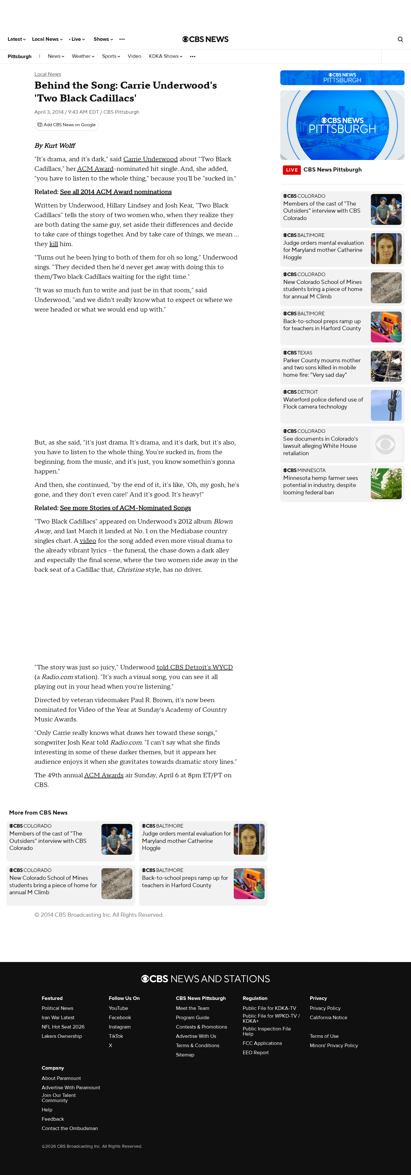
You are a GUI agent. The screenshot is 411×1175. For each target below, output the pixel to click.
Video (134, 56)
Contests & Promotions (201, 1026)
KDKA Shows (164, 56)
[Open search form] (400, 39)
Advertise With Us (196, 1036)
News (55, 56)
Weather (82, 56)
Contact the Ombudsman (70, 1128)
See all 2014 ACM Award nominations (116, 192)
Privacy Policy (325, 1008)
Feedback (53, 1119)
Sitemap (185, 1054)
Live (77, 39)
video (88, 541)
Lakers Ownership (62, 1036)
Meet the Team (192, 1008)
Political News (57, 1008)
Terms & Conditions (197, 1045)
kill (53, 244)
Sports (110, 56)
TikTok (116, 1036)
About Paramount (61, 1078)
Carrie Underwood (150, 159)
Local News (46, 39)
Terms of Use (324, 1036)
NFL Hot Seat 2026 (63, 1026)
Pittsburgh (19, 56)
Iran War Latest (58, 1017)
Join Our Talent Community (59, 1098)
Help (47, 1109)
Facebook (120, 1017)
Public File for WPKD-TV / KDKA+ (271, 1018)
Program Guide (192, 1017)
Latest (15, 39)
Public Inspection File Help (267, 1031)
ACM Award (95, 169)
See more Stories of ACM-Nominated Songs (125, 508)
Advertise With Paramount (71, 1087)
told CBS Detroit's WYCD (195, 667)
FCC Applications (262, 1043)
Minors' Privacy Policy (334, 1045)
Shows (102, 39)
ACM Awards (104, 775)
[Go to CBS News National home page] (205, 39)
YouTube (118, 1008)
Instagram (120, 1026)
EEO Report (256, 1052)
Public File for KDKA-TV (269, 1008)
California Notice (328, 1017)
